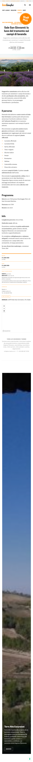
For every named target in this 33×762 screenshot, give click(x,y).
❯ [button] (28, 70)
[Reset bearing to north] (4, 311)
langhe (8, 5)
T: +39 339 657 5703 (23, 351)
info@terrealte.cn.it (6, 291)
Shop (24, 10)
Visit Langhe (6, 10)
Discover (8, 749)
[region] (16, 318)
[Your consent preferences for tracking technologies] (30, 759)
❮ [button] (5, 70)
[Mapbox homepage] (6, 331)
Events (8, 1)
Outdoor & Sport (15, 1)
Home (3, 1)
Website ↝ (4, 289)
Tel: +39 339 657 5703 (7, 293)
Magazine (13, 10)
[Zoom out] (4, 308)
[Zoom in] (4, 306)
